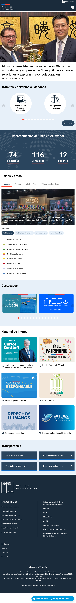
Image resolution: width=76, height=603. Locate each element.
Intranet (4, 548)
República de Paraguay (15, 268)
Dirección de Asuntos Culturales (54, 529)
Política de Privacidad (9, 524)
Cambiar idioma (69, 2)
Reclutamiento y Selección (10, 515)
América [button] (6, 184)
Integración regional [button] (56, 233)
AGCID (45, 521)
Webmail (4, 552)
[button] (73, 106)
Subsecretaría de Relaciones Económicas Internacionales (53, 503)
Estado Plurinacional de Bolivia (17, 244)
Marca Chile (47, 517)
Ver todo (67, 123)
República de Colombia (15, 254)
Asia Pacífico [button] (30, 184)
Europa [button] (18, 184)
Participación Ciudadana (10, 507)
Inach (45, 513)
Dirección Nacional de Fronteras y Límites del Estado (55, 535)
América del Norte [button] (41, 233)
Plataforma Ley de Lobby (10, 528)
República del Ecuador (14, 259)
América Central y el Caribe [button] (24, 233)
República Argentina (14, 239)
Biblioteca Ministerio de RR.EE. (12, 519)
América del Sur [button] (7, 233)
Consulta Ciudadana (8, 511)
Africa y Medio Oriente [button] (50, 184)
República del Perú (13, 263)
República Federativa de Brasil (17, 249)
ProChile (46, 508)
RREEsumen (5, 544)
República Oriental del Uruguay (17, 273)
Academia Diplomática (51, 525)
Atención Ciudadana (8, 532)
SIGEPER (4, 557)
